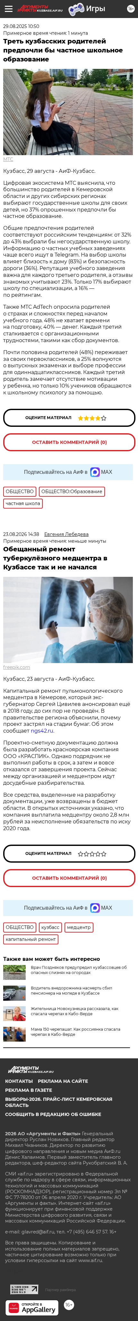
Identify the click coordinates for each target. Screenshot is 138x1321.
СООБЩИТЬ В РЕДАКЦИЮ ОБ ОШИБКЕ (53, 1114)
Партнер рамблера (60, 1290)
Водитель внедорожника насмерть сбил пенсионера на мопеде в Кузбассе (71, 991)
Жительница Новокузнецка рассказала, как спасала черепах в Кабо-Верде (74, 1011)
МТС (8, 159)
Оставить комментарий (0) (69, 442)
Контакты (19, 1081)
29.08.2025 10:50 (21, 26)
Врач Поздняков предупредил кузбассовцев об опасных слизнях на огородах (79, 970)
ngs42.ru (42, 731)
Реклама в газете (28, 1090)
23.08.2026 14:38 (21, 534)
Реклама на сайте (63, 1081)
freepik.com (16, 667)
